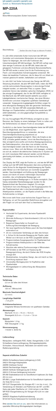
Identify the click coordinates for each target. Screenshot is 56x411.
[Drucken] (4, 13)
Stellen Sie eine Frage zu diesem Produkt (35, 50)
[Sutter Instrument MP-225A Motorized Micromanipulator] (28, 31)
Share (7, 13)
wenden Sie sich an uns (16, 403)
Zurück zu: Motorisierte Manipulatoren (17, 3)
